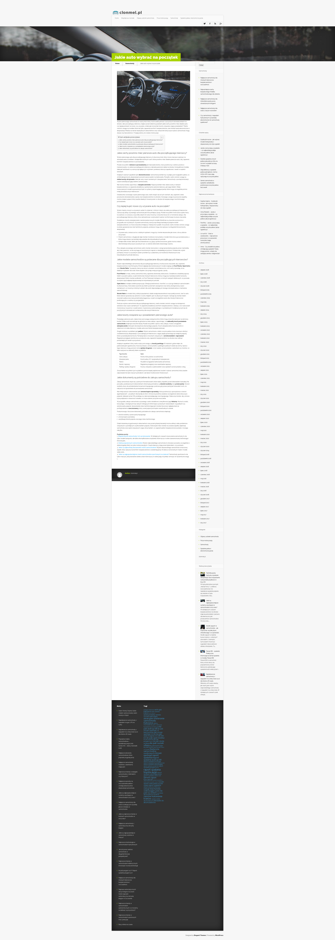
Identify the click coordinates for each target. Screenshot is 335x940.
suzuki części (154, 782)
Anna (202, 247)
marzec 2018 (204, 486)
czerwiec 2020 (205, 426)
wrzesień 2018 (205, 462)
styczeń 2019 (204, 450)
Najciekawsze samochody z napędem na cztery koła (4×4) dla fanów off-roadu (128, 732)
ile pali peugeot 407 (151, 740)
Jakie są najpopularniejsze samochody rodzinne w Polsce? (127, 835)
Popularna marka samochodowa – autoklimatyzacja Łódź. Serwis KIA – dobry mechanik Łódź (128, 743)
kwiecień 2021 (204, 386)
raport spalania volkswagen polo (153, 773)
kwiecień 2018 (204, 482)
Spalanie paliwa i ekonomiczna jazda (191, 18)
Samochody (174, 18)
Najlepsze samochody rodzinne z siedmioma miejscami (126, 765)
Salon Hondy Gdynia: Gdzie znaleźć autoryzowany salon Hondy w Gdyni (128, 713)
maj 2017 (203, 515)
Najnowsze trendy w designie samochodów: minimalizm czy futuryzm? (128, 774)
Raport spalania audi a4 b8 (152, 758)
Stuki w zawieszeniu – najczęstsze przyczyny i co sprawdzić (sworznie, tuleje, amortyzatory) (208, 238)
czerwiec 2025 (205, 298)
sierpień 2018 (204, 466)
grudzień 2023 (205, 318)
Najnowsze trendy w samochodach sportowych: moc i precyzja (127, 917)
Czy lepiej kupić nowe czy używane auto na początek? (135, 142)
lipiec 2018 (203, 470)
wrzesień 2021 (205, 366)
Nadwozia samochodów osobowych (151, 751)
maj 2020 (203, 430)
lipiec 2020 (203, 422)
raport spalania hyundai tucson (154, 763)
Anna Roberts (204, 212)
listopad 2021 (204, 358)
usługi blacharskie (152, 789)
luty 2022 (203, 346)
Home (117, 18)
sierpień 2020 (204, 418)
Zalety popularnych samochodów (130, 443)
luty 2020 (203, 442)
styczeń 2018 (204, 494)
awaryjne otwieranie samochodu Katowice (154, 720)
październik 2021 (205, 362)
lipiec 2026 (203, 274)
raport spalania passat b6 (151, 766)
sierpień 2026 (204, 270)
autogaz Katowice (149, 710)
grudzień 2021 (204, 354)
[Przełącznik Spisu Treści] (161, 137)
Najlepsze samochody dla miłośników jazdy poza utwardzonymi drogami (208, 101)
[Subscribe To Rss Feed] (215, 23)
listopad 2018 (204, 454)
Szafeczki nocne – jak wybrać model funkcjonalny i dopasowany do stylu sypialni (210, 142)
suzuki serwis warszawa (154, 783)
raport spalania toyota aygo (152, 771)
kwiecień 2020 (205, 434)
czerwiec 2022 (205, 334)
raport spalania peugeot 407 (153, 766)
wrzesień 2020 (205, 414)
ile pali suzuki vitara (154, 744)
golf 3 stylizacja (157, 725)
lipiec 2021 (203, 374)
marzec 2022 (204, 342)
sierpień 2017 (204, 507)
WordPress (219, 935)
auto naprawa (152, 713)
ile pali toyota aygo (156, 745)
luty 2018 (203, 490)
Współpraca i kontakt (127, 18)
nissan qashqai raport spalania (153, 755)
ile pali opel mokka (155, 738)
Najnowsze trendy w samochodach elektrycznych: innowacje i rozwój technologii (128, 863)
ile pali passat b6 (148, 739)
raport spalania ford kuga (152, 761)
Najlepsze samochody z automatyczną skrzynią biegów (126, 826)
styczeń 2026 (204, 286)
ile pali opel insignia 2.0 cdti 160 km (154, 736)
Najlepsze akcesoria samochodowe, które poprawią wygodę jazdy (126, 755)
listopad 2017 (204, 503)
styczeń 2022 (204, 350)
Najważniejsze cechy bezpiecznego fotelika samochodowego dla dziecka (210, 92)
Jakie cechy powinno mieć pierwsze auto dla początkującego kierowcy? (141, 140)
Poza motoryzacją (162, 18)
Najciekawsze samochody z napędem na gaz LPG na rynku (128, 722)
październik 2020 (205, 410)
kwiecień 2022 (205, 338)
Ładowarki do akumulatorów (154, 801)
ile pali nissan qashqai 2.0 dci (153, 733)
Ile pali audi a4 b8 (152, 727)
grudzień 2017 (204, 498)
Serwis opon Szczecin (150, 778)
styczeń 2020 (204, 446)
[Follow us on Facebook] (210, 23)
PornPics (203, 223)
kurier (147, 749)
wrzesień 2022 (205, 330)
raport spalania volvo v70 (152, 776)
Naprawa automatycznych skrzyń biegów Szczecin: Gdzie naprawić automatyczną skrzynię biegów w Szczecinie (127, 894)
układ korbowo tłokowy (152, 787)
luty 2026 (203, 282)
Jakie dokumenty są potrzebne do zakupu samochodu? (135, 148)
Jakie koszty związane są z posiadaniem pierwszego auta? (137, 146)
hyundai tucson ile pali (151, 727)
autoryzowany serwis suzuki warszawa (152, 716)
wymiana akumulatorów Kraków (153, 793)
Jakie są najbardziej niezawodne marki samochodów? (137, 447)
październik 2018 (205, 458)
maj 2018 (203, 478)
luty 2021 (203, 394)
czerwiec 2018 (205, 474)
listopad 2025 (204, 290)
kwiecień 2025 (205, 306)
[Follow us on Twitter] (204, 23)
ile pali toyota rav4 (150, 747)
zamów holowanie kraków (153, 797)
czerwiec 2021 (205, 378)
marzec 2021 (204, 390)
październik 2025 (205, 294)
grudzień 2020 (205, 402)
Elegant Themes (200, 935)
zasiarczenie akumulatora (152, 800)
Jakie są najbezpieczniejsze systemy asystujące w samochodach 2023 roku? (127, 795)
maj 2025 (203, 302)
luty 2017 (203, 523)
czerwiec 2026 (205, 278)
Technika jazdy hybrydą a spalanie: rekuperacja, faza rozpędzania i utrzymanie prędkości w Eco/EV (210, 577)
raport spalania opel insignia (153, 764)
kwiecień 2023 (205, 326)
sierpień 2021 (204, 370)
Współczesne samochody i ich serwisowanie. (134, 436)
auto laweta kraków (152, 712)
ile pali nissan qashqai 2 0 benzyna (153, 730)
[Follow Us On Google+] (220, 23)
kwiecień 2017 (204, 519)
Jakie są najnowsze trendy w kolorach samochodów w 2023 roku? (128, 816)
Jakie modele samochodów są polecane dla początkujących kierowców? (141, 144)
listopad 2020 (204, 406)
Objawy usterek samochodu (145, 18)
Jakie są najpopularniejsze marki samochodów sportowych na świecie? (143, 454)
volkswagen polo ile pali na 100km (153, 792)
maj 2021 (203, 382)
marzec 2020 (204, 438)
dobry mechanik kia (151, 724)
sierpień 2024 (204, 310)
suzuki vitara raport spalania (153, 784)
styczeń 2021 (204, 398)
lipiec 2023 (203, 322)
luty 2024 (203, 314)
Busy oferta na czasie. (126, 924)
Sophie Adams (205, 201)
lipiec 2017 (203, 511)
